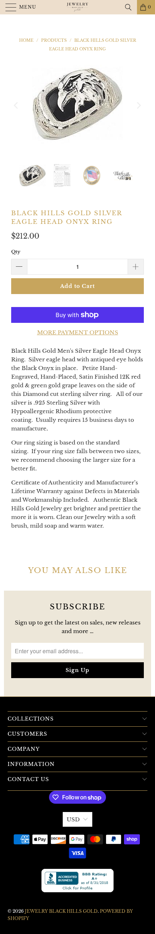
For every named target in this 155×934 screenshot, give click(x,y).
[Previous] (16, 105)
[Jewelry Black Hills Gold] (77, 7)
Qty (15, 252)
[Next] (138, 105)
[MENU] (8, 7)
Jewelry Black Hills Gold (61, 911)
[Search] (128, 7)
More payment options (77, 332)
